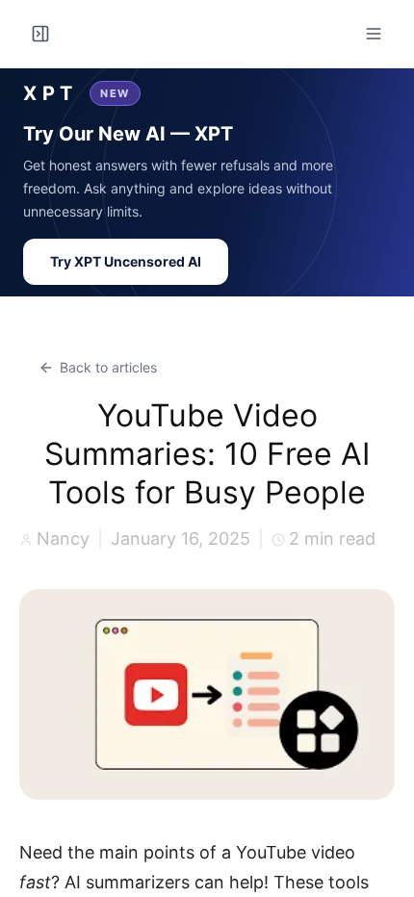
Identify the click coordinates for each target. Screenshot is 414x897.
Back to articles (108, 367)
